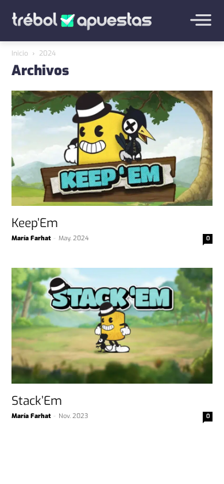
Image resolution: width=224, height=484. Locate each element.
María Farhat (31, 238)
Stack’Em (36, 401)
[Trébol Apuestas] (81, 21)
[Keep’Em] (112, 150)
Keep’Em (34, 223)
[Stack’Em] (112, 327)
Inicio (19, 53)
